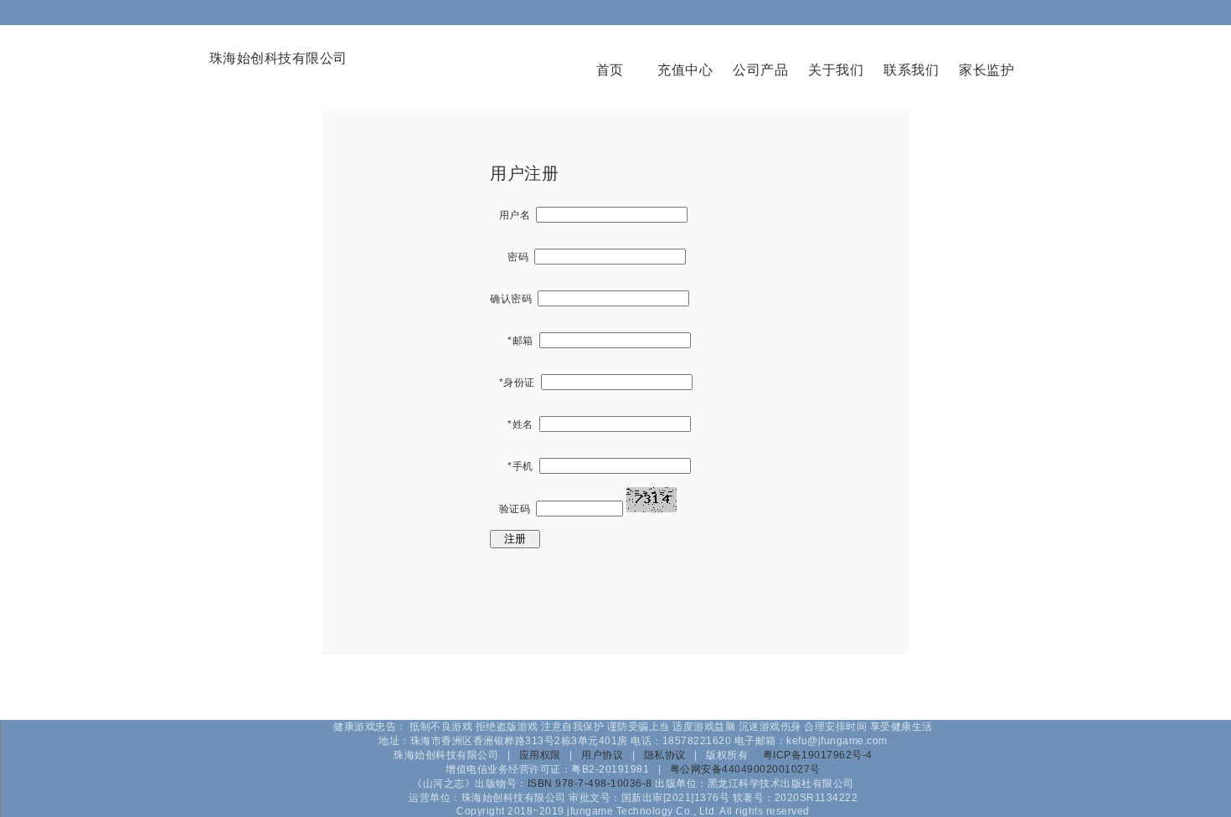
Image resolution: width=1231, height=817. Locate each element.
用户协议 (602, 755)
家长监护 (986, 70)
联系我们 (911, 70)
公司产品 (760, 70)
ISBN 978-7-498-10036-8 (590, 783)
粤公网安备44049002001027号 (745, 769)
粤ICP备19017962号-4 (818, 755)
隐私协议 (665, 755)
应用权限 (540, 755)
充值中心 (685, 70)
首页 (610, 70)
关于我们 (835, 70)
